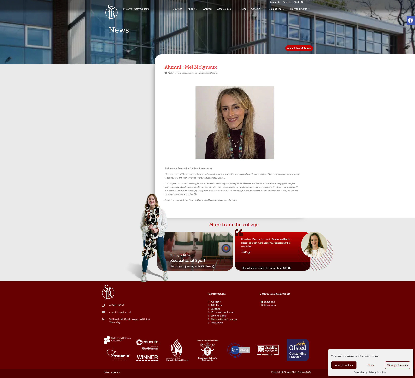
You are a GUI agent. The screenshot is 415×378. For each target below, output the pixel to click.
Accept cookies (344, 365)
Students (275, 2)
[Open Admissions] (232, 9)
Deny (371, 365)
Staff (296, 2)
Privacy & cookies (377, 372)
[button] (411, 20)
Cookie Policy (360, 372)
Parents (287, 2)
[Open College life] (283, 9)
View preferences (397, 365)
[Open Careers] (262, 9)
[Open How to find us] (309, 9)
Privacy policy (112, 372)
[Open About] (196, 9)
